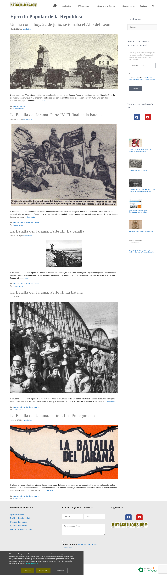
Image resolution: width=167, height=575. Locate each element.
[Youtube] (148, 117)
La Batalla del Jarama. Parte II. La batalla (46, 292)
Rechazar (43, 570)
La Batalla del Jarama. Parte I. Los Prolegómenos (53, 415)
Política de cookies (19, 522)
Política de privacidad (20, 518)
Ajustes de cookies (19, 525)
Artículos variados (19, 106)
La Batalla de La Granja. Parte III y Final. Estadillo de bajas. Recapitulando (142, 190)
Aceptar (28, 570)
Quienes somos (128, 6)
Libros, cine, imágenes (106, 6)
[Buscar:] (142, 27)
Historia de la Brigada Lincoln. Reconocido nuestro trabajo (139, 211)
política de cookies (32, 564)
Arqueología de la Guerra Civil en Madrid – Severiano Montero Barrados (141, 251)
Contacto (143, 6)
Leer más (41, 100)
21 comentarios (18, 109)
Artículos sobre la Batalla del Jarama (26, 223)
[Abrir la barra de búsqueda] (153, 6)
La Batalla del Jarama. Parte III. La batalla (47, 231)
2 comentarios (18, 286)
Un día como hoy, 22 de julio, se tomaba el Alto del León (60, 24)
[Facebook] (137, 117)
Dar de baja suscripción (21, 529)
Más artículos (83, 6)
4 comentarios (18, 225)
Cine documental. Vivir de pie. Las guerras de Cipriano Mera (140, 150)
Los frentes (66, 6)
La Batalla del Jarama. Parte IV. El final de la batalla (56, 114)
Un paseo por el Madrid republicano (141, 231)
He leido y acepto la (142, 78)
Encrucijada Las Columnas (138, 170)
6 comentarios (18, 498)
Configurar (60, 570)
